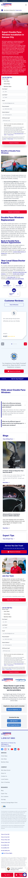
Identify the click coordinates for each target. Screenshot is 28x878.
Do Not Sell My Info (5, 850)
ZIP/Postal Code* (6, 118)
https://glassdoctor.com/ (19, 133)
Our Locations (4, 796)
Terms (5, 134)
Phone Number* (5, 106)
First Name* (4, 89)
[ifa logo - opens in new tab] (3, 806)
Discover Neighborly (13, 709)
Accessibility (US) (5, 845)
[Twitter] (9, 749)
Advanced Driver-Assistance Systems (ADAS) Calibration (11, 514)
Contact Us (4, 776)
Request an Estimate (14, 142)
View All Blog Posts (8, 439)
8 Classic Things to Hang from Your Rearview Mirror (13, 471)
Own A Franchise (5, 782)
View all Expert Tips (8, 538)
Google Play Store (15, 725)
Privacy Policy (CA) (5, 842)
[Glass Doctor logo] (7, 680)
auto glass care (11, 277)
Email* (3, 100)
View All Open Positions (13, 600)
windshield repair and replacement (15, 278)
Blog (2, 790)
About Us (3, 773)
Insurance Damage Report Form (9, 802)
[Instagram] (5, 749)
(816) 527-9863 (9, 738)
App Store (15, 720)
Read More (5, 482)
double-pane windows (18, 273)
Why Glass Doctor (5, 770)
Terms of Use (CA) (5, 837)
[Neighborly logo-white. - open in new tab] (4, 1)
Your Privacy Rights (7, 853)
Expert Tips (4, 793)
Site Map (3, 799)
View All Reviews (14, 304)
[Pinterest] (18, 749)
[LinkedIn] (15, 749)
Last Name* (4, 94)
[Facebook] (2, 749)
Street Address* (6, 112)
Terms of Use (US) (5, 834)
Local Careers (4, 779)
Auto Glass (6, 81)
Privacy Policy (11, 134)
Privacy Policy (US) (5, 839)
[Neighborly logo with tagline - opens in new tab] (21, 680)
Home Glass (7, 83)
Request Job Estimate (14, 212)
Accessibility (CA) (5, 847)
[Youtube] (12, 749)
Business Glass (7, 86)
